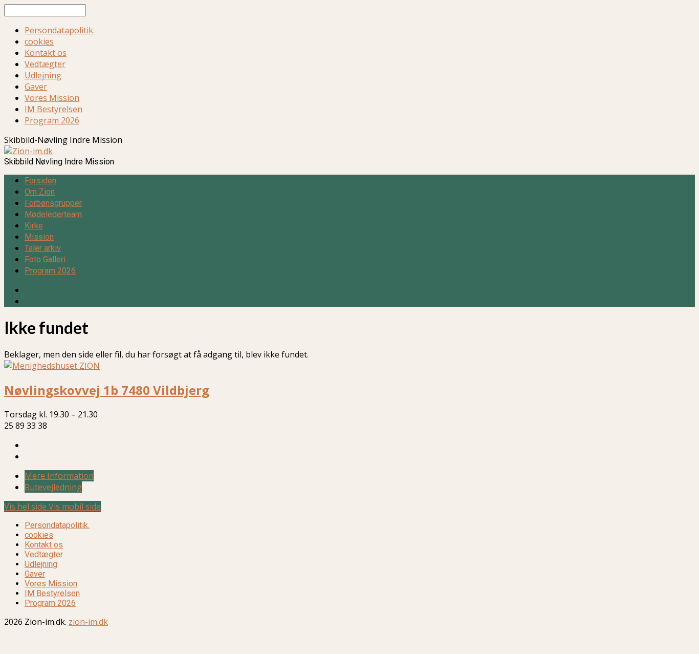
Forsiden (40, 180)
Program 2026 (52, 120)
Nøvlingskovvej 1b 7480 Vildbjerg (106, 390)
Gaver (36, 86)
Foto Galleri (45, 259)
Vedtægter (45, 64)
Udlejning (43, 75)
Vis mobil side (75, 506)
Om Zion (40, 192)
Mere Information (59, 475)
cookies (39, 41)
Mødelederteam (53, 214)
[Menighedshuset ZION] (52, 365)
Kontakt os (46, 52)
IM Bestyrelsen (53, 109)
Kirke (34, 225)
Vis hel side (26, 506)
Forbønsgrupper (53, 203)
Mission (39, 237)
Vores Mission (52, 97)
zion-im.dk (88, 621)
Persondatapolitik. (60, 30)
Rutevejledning (53, 487)
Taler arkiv (43, 248)
